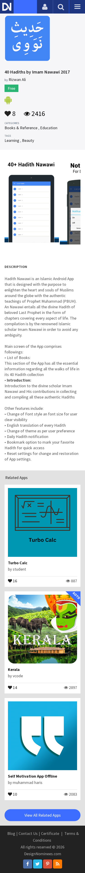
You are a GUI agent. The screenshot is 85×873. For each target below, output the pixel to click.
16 (14, 580)
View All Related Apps (42, 815)
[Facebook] (27, 863)
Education (48, 127)
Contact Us (28, 833)
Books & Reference (21, 127)
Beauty (28, 140)
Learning (12, 140)
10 (14, 794)
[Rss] (57, 863)
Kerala (14, 669)
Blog (11, 833)
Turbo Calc (17, 562)
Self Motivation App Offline (32, 776)
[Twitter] (37, 863)
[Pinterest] (47, 863)
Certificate (50, 833)
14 (14, 687)
